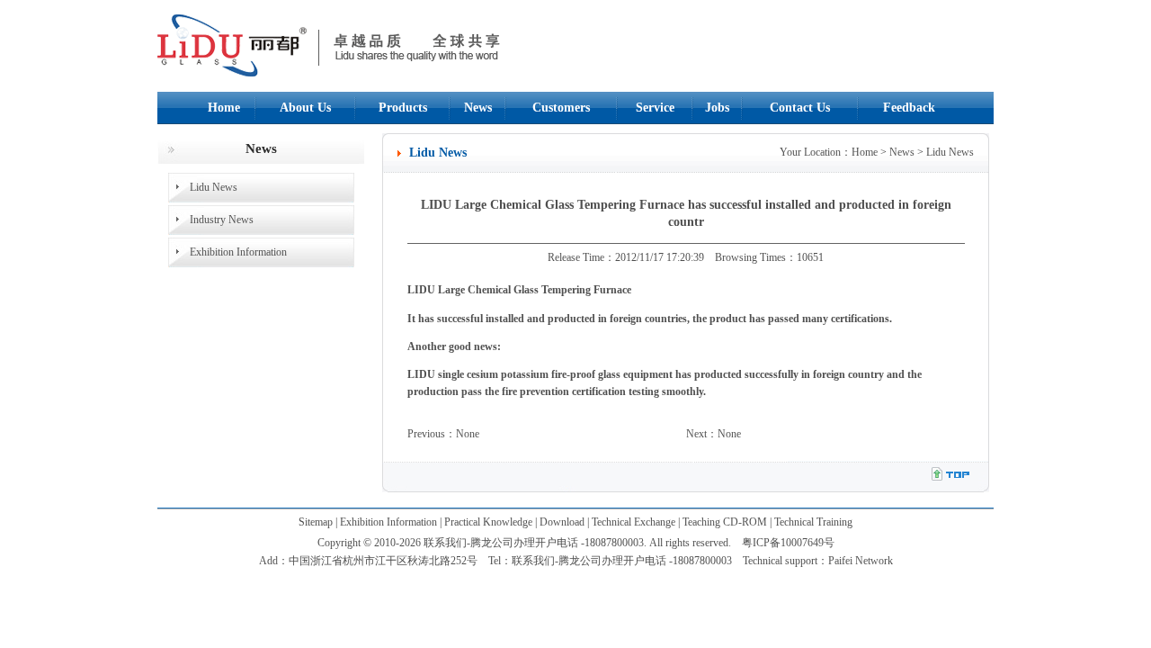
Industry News (222, 219)
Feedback (909, 107)
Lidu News (213, 187)
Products (403, 107)
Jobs (717, 107)
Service (655, 107)
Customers (561, 107)
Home (224, 107)
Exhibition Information (238, 252)
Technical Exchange (633, 522)
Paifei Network (860, 560)
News (478, 107)
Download (562, 522)
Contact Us (800, 107)
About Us (305, 107)
